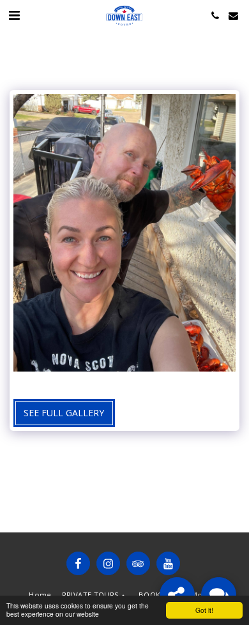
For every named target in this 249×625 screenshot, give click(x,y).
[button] (14, 15)
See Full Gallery (64, 413)
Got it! (204, 610)
